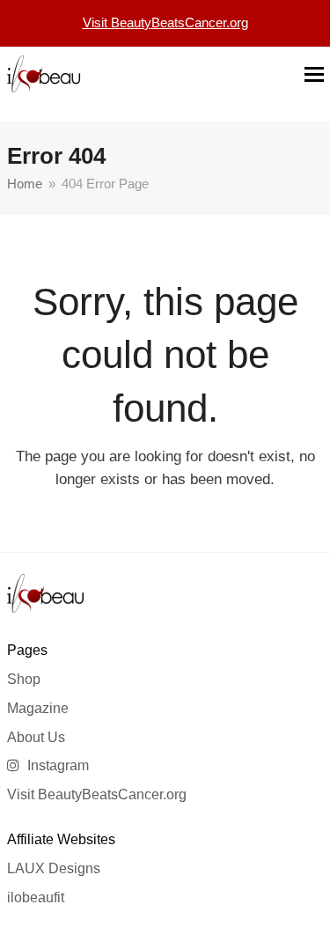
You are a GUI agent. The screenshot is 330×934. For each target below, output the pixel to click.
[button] (314, 74)
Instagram (56, 765)
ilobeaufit (35, 897)
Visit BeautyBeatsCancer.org (97, 794)
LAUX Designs (53, 868)
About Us (36, 737)
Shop (23, 679)
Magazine (38, 708)
